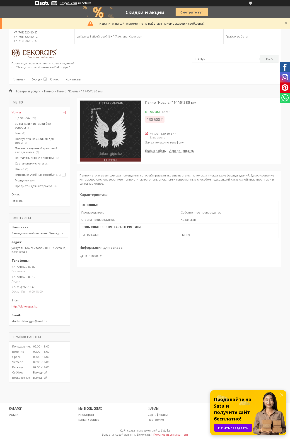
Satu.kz (165, 430)
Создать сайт (68, 3)
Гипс (18, 133)
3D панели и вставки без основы (33, 125)
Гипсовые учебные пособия (35, 175)
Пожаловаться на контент (170, 435)
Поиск (269, 59)
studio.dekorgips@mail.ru (29, 321)
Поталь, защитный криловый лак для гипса (36, 150)
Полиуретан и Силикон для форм (34, 141)
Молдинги (22, 180)
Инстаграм (86, 415)
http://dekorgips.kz (25, 306)
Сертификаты (158, 415)
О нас (54, 79)
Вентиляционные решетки (34, 158)
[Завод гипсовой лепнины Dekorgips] (34, 54)
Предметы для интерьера (34, 186)
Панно (49, 91)
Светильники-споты (29, 163)
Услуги (37, 79)
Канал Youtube (88, 420)
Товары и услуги (28, 91)
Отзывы (17, 201)
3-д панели (23, 118)
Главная (19, 79)
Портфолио (156, 420)
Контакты (73, 79)
